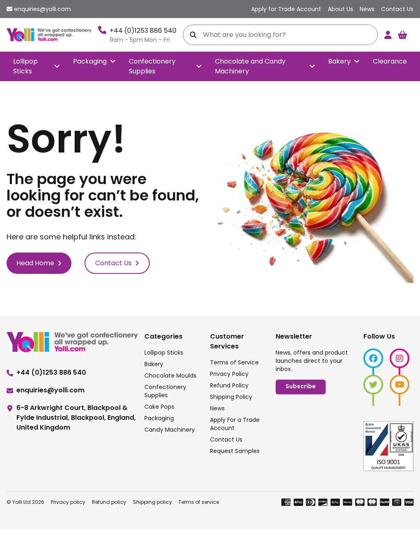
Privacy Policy (229, 374)
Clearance (390, 61)
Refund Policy (229, 385)
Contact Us (113, 263)
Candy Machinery (169, 430)
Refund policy (109, 502)
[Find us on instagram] (399, 358)
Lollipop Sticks (25, 66)
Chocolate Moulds (170, 375)
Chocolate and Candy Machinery (250, 66)
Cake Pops (159, 407)
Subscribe (300, 387)
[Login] (387, 35)
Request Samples (235, 451)
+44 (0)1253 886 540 (143, 30)
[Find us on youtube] (399, 384)
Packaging (90, 61)
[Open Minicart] (402, 35)
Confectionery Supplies (152, 66)
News (217, 408)
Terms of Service (234, 362)
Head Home (35, 263)
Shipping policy (152, 502)
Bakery (339, 61)
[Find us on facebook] (373, 358)
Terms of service (198, 502)
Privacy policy (68, 502)
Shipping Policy (231, 397)
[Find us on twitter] (373, 384)
